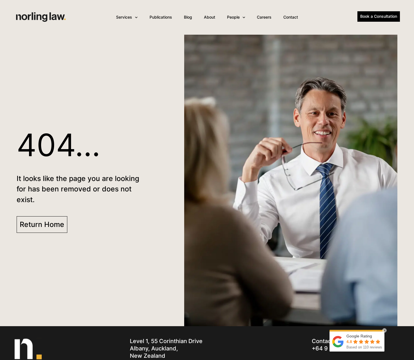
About (209, 17)
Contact (290, 17)
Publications (161, 17)
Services (124, 17)
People (233, 17)
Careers (264, 17)
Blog (188, 17)
